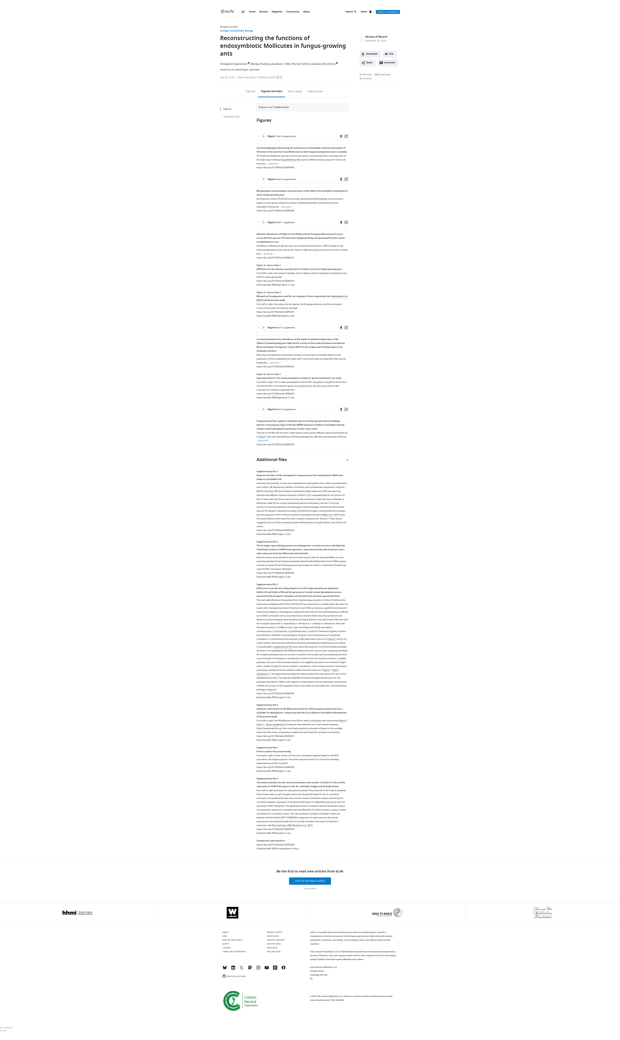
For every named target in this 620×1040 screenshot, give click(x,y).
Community (292, 12)
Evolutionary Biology (241, 31)
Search (349, 12)
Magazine (277, 12)
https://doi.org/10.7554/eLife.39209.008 (275, 210)
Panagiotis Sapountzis (233, 64)
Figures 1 (331, 639)
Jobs (224, 936)
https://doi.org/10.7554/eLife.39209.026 (275, 693)
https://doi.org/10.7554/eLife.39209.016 (275, 366)
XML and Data (273, 951)
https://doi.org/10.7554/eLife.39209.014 (275, 280)
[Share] (4, 1027)
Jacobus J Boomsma (323, 64)
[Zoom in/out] (11, 1027)
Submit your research (387, 12)
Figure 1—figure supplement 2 (271, 724)
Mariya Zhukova (260, 64)
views (366, 74)
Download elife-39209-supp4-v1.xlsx (274, 740)
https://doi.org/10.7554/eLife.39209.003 (275, 167)
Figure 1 (263, 436)
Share (369, 63)
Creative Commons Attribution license (370, 996)
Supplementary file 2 (291, 159)
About (306, 12)
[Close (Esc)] (1, 1027)
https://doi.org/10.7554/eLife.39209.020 (275, 444)
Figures (271, 91)
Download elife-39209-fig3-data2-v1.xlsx (275, 315)
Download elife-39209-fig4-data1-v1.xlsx (275, 397)
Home (252, 12)
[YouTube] (266, 969)
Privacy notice (310, 888)
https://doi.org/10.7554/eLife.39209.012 (275, 257)
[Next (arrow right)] (4, 1030)
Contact (226, 947)
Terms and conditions (234, 951)
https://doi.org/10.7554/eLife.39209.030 (275, 844)
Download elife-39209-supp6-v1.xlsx (274, 833)
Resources (272, 947)
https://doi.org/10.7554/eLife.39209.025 (275, 572)
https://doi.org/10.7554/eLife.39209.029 (275, 829)
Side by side (315, 91)
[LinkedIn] (233, 969)
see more (273, 163)
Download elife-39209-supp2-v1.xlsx (274, 576)
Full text (250, 91)
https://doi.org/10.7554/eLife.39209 (256, 77)
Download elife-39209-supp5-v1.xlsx (274, 771)
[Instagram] (258, 969)
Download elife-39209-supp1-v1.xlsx (274, 534)
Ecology (224, 31)
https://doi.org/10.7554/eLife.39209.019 (275, 393)
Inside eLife (273, 936)
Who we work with (232, 940)
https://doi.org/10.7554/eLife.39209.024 (275, 530)
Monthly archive (276, 940)
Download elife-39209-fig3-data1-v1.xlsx (275, 284)
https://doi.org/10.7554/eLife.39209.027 (275, 736)
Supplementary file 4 (283, 646)
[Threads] (275, 969)
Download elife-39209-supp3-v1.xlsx (274, 697)
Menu (243, 12)
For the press (274, 944)
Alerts (364, 12)
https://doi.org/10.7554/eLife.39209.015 (275, 311)
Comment (390, 63)
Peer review (295, 91)
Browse (263, 12)
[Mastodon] (250, 969)
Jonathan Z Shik (281, 64)
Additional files (231, 116)
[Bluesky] (224, 969)
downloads (383, 74)
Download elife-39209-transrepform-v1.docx (278, 848)
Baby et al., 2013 (330, 514)
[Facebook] (283, 969)
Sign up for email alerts (310, 881)
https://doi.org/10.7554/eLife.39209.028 (275, 767)
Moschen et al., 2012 (302, 825)
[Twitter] (241, 969)
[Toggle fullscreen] (7, 1027)
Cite (391, 54)
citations (366, 78)
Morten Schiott (301, 64)
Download (371, 54)
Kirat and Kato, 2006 (282, 825)
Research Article (229, 27)
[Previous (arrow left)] (1, 1030)
